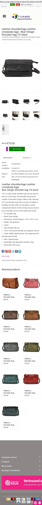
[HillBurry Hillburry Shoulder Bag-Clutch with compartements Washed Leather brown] (10, 315)
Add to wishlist (6, 260)
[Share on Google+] (6, 251)
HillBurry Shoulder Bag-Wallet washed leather (9, 296)
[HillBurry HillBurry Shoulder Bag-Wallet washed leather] (10, 283)
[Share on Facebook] (3, 251)
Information (8, 158)
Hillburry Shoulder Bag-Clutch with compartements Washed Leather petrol (9, 392)
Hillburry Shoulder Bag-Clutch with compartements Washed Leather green (31, 360)
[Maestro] (33, 499)
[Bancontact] (23, 499)
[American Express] (38, 499)
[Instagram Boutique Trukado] (29, 447)
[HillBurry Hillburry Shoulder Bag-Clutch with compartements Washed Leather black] (10, 411)
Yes (12, 4)
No (18, 4)
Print (25, 260)
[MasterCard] (13, 499)
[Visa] (18, 499)
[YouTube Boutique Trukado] (25, 447)
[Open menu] (4, 16)
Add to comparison (17, 260)
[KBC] (18, 502)
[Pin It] (9, 251)
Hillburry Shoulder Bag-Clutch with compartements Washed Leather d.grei (9, 360)
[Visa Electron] (28, 499)
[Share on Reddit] (13, 251)
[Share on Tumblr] (16, 251)
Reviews (27, 158)
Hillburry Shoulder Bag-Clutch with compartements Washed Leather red (31, 392)
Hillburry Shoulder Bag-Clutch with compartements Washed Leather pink (31, 296)
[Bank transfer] (23, 502)
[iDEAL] (8, 499)
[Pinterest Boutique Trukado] (21, 447)
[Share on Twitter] (19, 251)
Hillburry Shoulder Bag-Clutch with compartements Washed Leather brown (9, 328)
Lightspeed (35, 496)
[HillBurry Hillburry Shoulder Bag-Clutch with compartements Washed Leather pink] (31, 283)
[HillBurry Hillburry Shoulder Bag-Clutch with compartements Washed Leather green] (31, 347)
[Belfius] (28, 502)
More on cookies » (27, 4)
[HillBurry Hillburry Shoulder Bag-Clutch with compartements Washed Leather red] (31, 379)
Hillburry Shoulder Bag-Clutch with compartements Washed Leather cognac (31, 328)
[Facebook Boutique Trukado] (13, 447)
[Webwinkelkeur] (21, 483)
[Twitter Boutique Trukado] (17, 447)
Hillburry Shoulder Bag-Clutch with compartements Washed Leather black (9, 424)
